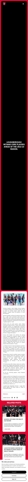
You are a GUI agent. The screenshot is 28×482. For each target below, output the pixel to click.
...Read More (7, 429)
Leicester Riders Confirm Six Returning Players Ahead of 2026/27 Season (13, 449)
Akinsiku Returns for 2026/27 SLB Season (13, 420)
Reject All (14, 479)
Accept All (14, 472)
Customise (14, 475)
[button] (23, 4)
